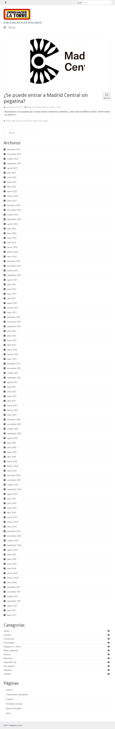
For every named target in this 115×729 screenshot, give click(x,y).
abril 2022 (11, 344)
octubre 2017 (12, 596)
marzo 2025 (12, 191)
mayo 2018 (11, 563)
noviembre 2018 (14, 535)
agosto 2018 (12, 549)
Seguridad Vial (10, 662)
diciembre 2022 (13, 317)
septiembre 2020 (14, 433)
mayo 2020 (11, 452)
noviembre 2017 (14, 591)
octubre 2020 (12, 428)
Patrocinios (8, 658)
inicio (8, 713)
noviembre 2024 (14, 209)
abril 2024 (11, 242)
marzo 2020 (12, 461)
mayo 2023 (11, 293)
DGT (13, 121)
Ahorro (7, 630)
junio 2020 (11, 447)
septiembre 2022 (14, 326)
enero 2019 (12, 526)
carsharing (9, 121)
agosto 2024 (12, 223)
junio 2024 (11, 233)
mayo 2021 (11, 396)
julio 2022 (11, 331)
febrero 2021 (12, 410)
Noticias (52, 107)
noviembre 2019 (14, 479)
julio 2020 (11, 442)
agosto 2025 (12, 168)
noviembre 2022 (14, 321)
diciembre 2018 (13, 531)
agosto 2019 (12, 493)
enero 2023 (12, 312)
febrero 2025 (12, 195)
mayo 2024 (11, 237)
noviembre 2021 (14, 368)
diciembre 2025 (13, 149)
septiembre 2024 (14, 219)
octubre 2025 (12, 158)
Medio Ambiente (43, 107)
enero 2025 (12, 200)
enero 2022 (12, 358)
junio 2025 (11, 177)
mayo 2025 (11, 182)
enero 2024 (12, 256)
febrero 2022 (12, 354)
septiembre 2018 (14, 545)
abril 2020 (11, 456)
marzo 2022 (12, 349)
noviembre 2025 (14, 154)
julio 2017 (11, 610)
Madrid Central (37, 121)
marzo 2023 (12, 303)
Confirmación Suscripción (17, 694)
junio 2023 (11, 289)
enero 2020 (12, 470)
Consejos (7, 634)
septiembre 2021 (14, 377)
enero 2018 (12, 582)
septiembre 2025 (14, 163)
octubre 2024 (12, 214)
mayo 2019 (11, 507)
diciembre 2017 (13, 587)
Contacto (9, 699)
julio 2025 (11, 172)
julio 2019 (11, 498)
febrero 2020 (12, 466)
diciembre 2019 (13, 475)
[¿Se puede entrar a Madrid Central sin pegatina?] (57, 61)
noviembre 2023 (14, 265)
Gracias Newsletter (14, 708)
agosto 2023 (12, 279)
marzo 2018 (12, 573)
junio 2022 (11, 335)
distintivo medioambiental (24, 121)
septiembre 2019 (14, 489)
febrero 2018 (12, 577)
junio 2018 (11, 559)
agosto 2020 (12, 438)
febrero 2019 (12, 521)
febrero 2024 (12, 251)
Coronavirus (9, 638)
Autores (9, 689)
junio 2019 (11, 503)
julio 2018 (11, 554)
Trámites (7, 673)
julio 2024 (11, 228)
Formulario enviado (14, 703)
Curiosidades (9, 642)
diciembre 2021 (13, 363)
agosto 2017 (12, 605)
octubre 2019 (12, 484)
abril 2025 (11, 186)
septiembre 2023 (14, 275)
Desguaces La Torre (15, 107)
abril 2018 (11, 568)
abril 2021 (11, 400)
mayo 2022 (11, 340)
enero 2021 (12, 414)
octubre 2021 (12, 372)
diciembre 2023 (13, 261)
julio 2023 (11, 284)
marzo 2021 (12, 405)
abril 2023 (11, 298)
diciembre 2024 (13, 205)
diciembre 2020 (13, 419)
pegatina (45, 121)
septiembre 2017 (14, 601)
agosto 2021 (12, 382)
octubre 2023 (12, 270)
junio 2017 (11, 615)
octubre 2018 (12, 540)
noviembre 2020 (14, 424)
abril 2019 (11, 512)
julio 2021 (11, 386)
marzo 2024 (12, 247)
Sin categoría (9, 666)
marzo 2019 (12, 517)
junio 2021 (11, 391)
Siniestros (8, 669)
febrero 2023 (12, 307)
